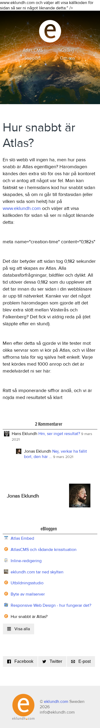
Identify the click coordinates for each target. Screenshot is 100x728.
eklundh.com (56, 701)
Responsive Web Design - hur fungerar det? (51, 605)
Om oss (67, 58)
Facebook (23, 661)
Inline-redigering (26, 561)
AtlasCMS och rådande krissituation (44, 549)
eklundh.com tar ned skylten (37, 572)
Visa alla (22, 629)
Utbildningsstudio (27, 583)
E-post (84, 661)
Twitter (56, 661)
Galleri (67, 50)
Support (33, 58)
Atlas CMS (33, 50)
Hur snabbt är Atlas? (29, 617)
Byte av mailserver (28, 594)
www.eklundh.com (22, 208)
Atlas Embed (22, 538)
